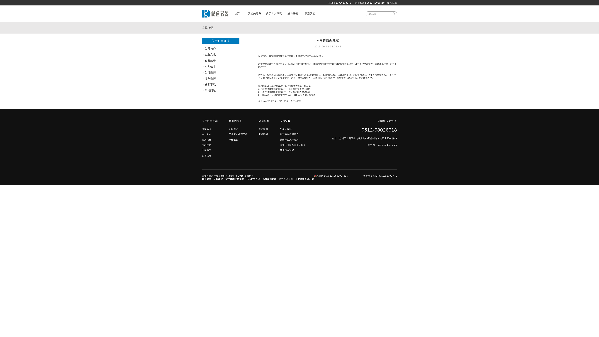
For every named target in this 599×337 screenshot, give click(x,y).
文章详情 (207, 27)
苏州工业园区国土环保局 (293, 145)
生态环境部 (286, 129)
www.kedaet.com (387, 145)
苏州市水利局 (287, 150)
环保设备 (233, 139)
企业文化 (206, 134)
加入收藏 (392, 2)
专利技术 (206, 145)
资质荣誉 (206, 139)
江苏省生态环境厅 (289, 134)
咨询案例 (263, 129)
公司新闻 (206, 150)
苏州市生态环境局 (289, 139)
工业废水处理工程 (238, 134)
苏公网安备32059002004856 (332, 176)
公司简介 (206, 129)
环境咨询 (233, 129)
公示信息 (206, 155)
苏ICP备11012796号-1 (385, 176)
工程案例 (263, 134)
